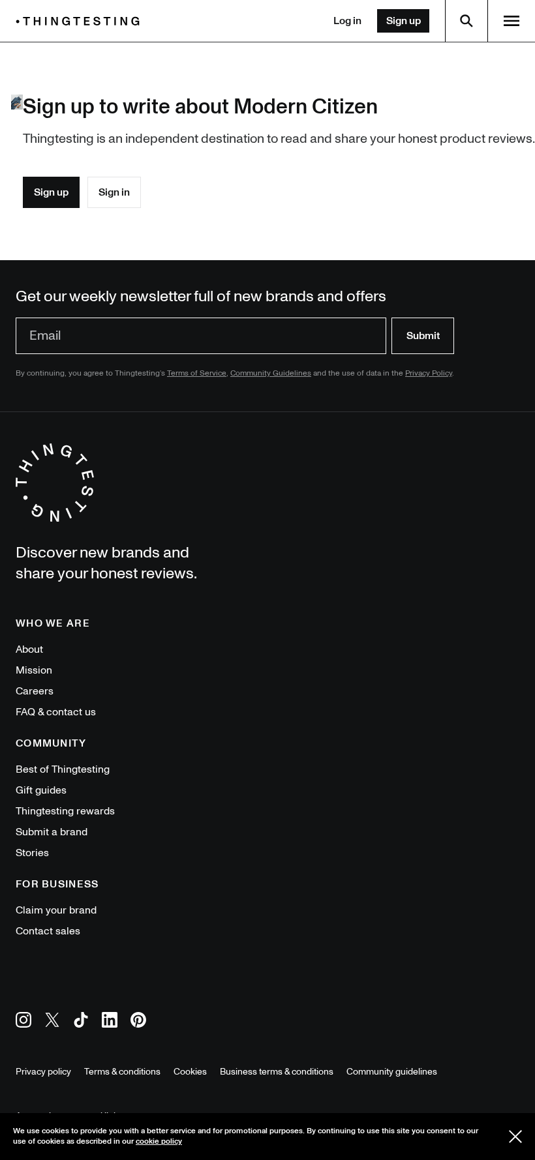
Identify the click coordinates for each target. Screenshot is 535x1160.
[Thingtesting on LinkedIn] (109, 1022)
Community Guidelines (270, 373)
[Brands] (81, 21)
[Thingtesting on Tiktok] (81, 1022)
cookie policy (159, 1141)
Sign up (403, 21)
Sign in (114, 192)
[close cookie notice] (515, 1136)
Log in (347, 21)
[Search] (466, 21)
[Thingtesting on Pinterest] (138, 1022)
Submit (423, 336)
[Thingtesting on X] (52, 1022)
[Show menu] (511, 21)
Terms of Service (196, 373)
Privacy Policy (428, 373)
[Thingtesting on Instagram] (23, 1022)
